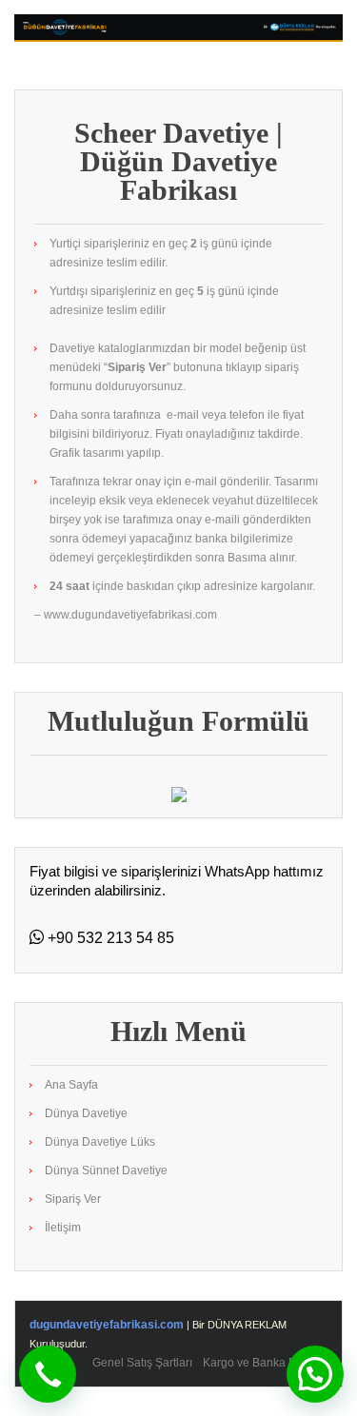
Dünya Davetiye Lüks (100, 1142)
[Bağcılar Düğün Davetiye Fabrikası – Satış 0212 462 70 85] (178, 27)
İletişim (63, 1227)
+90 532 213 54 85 (109, 938)
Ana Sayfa (71, 1085)
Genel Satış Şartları (142, 1362)
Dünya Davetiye (86, 1113)
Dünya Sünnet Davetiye (106, 1170)
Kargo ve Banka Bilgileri (265, 1362)
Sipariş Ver (73, 1199)
